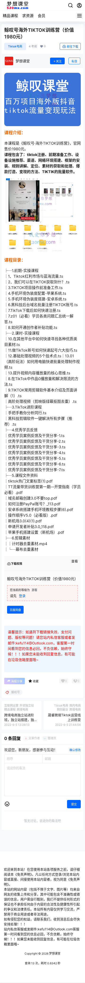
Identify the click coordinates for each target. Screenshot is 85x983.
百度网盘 (15, 610)
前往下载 (72, 46)
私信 (74, 61)
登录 (22, 596)
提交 (74, 804)
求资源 (28, 15)
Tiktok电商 (15, 46)
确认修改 (75, 750)
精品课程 (10, 15)
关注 (59, 61)
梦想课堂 (54, 953)
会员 (41, 15)
